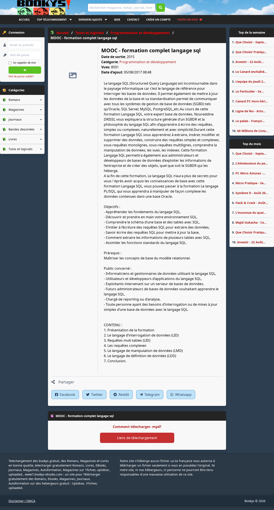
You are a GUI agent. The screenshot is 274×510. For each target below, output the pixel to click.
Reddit (123, 394)
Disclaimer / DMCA (22, 501)
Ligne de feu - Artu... (249, 111)
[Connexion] (25, 70)
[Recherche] (160, 7)
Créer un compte (158, 19)
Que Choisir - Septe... (249, 42)
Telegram (152, 394)
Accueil (24, 19)
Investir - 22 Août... (248, 62)
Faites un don (187, 19)
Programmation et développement (147, 62)
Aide (117, 19)
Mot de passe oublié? (21, 76)
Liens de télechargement (137, 437)
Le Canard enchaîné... (249, 72)
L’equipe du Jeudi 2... (249, 81)
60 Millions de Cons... (250, 131)
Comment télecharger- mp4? (137, 426)
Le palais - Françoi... (248, 121)
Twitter (96, 394)
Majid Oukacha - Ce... (249, 222)
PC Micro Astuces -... (248, 173)
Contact (133, 19)
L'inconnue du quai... (249, 213)
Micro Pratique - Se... (249, 183)
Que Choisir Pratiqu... (249, 52)
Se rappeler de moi (24, 62)
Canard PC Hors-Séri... (250, 101)
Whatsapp (183, 394)
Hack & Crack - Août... (250, 203)
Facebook (67, 394)
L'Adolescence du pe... (250, 163)
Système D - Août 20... (250, 193)
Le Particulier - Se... (248, 91)
